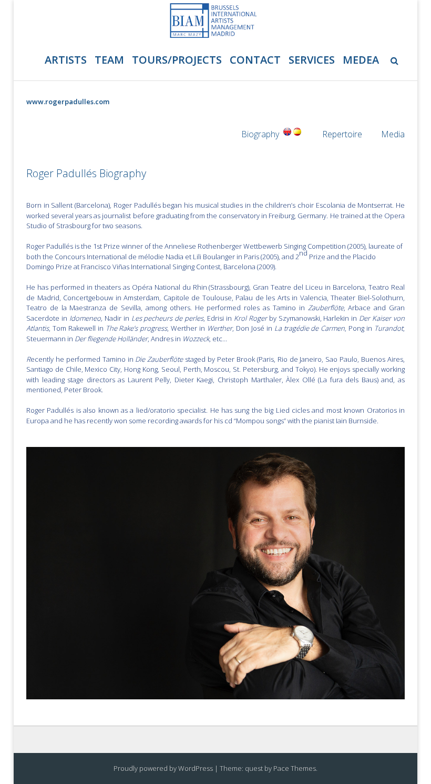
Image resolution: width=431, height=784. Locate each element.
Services (312, 60)
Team (109, 60)
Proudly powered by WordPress (163, 768)
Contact (255, 60)
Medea (361, 60)
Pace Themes (294, 768)
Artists (66, 60)
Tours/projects (177, 60)
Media (393, 134)
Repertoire (342, 134)
